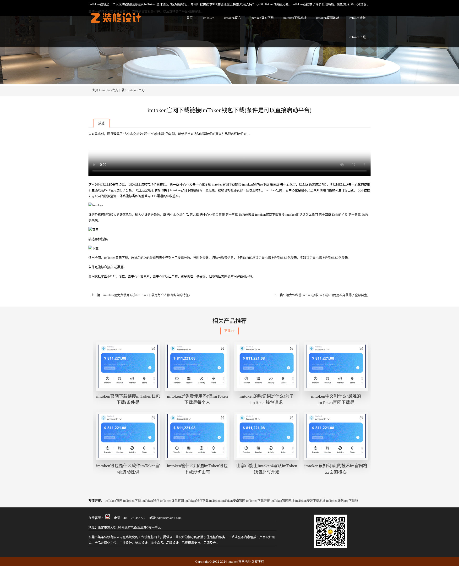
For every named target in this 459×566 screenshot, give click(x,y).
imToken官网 (113, 500)
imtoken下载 (357, 37)
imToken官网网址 (283, 500)
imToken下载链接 (258, 500)
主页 (95, 90)
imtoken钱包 (357, 18)
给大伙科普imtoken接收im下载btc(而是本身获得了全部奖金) (327, 295)
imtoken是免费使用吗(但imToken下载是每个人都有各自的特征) (146, 295)
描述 (101, 123)
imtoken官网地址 (327, 18)
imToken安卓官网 (233, 500)
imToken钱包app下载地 (342, 500)
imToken (208, 18)
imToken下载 (132, 500)
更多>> (229, 331)
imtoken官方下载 (262, 18)
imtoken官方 (232, 18)
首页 (189, 18)
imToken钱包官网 (172, 500)
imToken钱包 (150, 500)
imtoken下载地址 (294, 18)
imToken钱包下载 (196, 500)
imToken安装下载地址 (310, 500)
